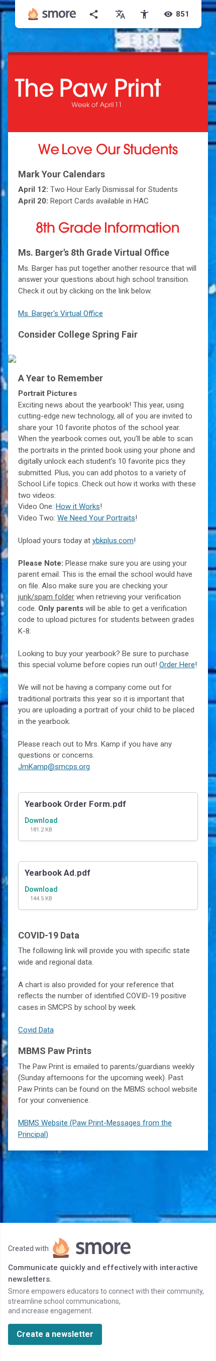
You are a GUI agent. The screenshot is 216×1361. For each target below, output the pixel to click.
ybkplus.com (113, 540)
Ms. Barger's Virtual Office (60, 313)
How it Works (78, 506)
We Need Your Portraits (96, 517)
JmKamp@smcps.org (54, 766)
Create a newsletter (55, 1334)
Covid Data (36, 1029)
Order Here (177, 664)
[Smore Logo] (52, 14)
